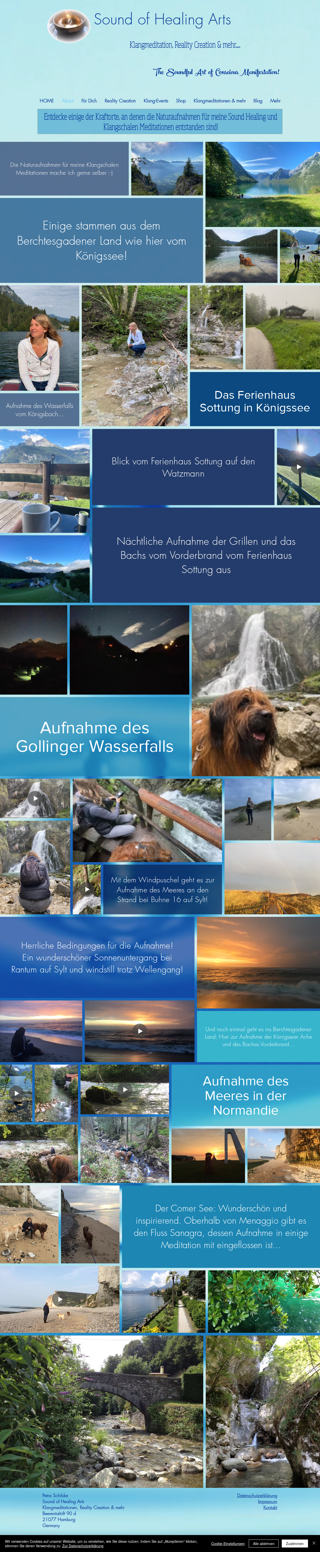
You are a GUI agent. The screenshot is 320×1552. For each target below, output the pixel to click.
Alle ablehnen (263, 1543)
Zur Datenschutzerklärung (83, 1545)
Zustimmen (295, 1543)
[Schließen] (314, 1543)
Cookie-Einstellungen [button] (228, 1543)
